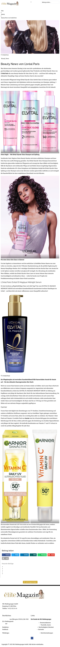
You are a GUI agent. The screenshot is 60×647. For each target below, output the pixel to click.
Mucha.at (33, 629)
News (7, 58)
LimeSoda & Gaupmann (17, 633)
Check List (34, 627)
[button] (28, 2)
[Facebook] (32, 638)
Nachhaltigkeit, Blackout (45, 627)
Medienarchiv (35, 633)
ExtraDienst (34, 622)
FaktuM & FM (35, 625)
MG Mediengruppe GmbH (15, 623)
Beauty (3, 14)
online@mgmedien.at (15, 627)
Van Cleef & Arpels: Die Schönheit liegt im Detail (16, 570)
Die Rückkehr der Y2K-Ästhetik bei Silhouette (15, 572)
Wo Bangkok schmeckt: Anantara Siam (14, 573)
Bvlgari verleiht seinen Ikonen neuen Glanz (15, 568)
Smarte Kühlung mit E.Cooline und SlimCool (15, 566)
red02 (20, 58)
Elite (2, 10)
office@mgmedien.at (8, 610)
